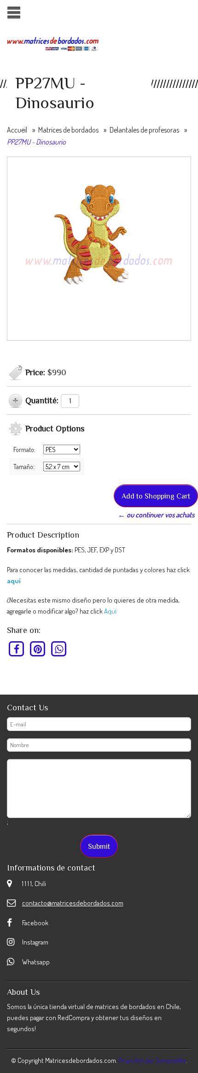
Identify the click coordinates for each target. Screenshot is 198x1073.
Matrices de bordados (68, 129)
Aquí (110, 611)
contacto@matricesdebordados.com (72, 903)
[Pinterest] (38, 648)
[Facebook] (17, 648)
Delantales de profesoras (144, 129)
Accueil (17, 129)
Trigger (13, 12)
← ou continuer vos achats (156, 514)
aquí (14, 580)
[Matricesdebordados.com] (53, 42)
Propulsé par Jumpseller (152, 1060)
